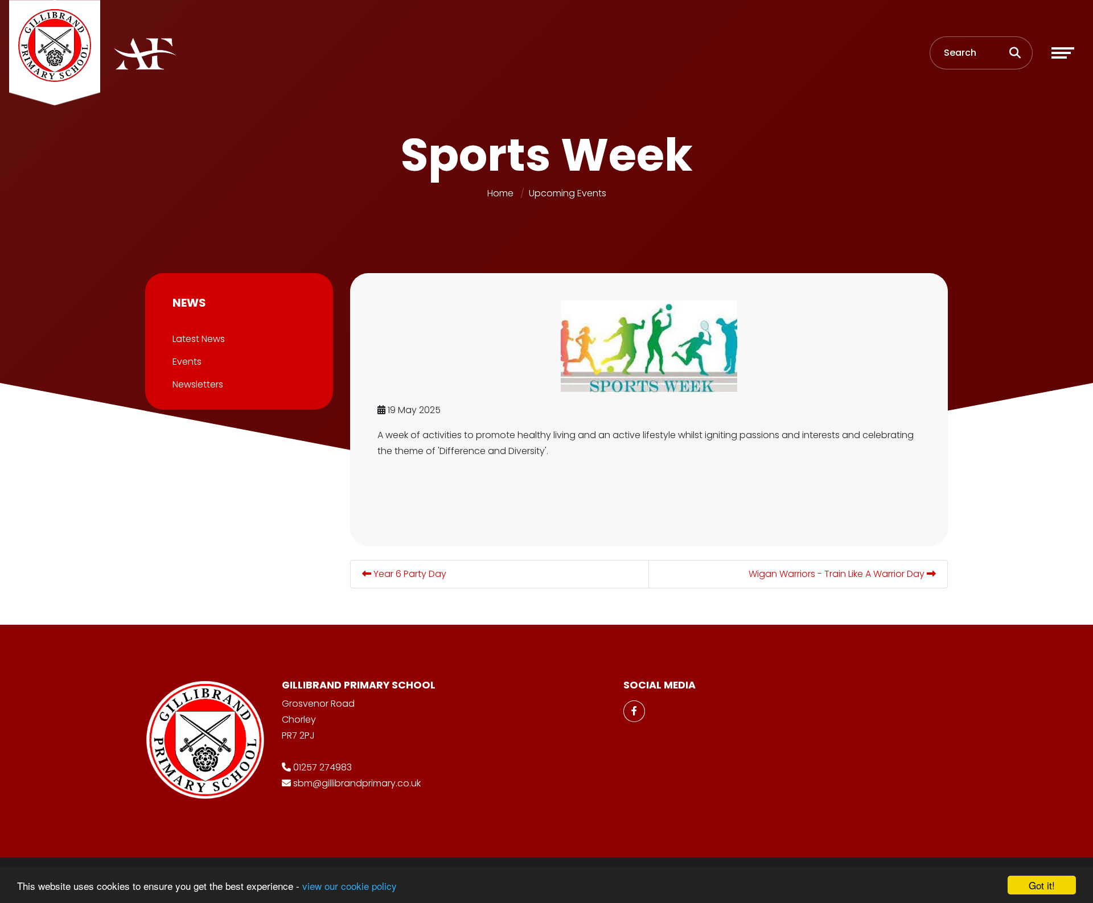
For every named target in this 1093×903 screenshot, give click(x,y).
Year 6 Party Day (408, 573)
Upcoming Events (567, 193)
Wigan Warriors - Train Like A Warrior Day (838, 573)
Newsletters (197, 384)
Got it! (1042, 885)
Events (187, 361)
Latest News (198, 338)
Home (500, 193)
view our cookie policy (349, 886)
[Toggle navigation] (1063, 53)
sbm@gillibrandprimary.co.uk (357, 783)
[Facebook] (634, 711)
